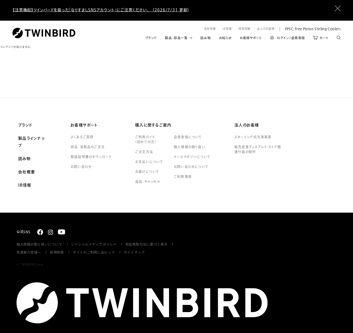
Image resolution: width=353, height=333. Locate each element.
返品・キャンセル (148, 181)
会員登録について (188, 137)
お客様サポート (251, 38)
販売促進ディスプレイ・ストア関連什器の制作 (257, 150)
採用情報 (245, 29)
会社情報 (210, 29)
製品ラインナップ (31, 142)
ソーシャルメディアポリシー (93, 244)
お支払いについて (149, 161)
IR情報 (227, 29)
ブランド (151, 38)
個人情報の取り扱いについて (39, 244)
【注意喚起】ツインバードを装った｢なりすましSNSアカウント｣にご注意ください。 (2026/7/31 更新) (101, 10)
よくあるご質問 (82, 137)
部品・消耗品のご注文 (88, 147)
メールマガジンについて (192, 157)
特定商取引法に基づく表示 (146, 244)
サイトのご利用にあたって (94, 252)
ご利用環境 (183, 176)
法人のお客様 (265, 29)
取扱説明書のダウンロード (91, 157)
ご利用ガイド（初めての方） (145, 140)
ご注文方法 (144, 152)
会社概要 (26, 172)
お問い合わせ (81, 166)
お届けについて (147, 171)
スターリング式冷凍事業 (252, 137)
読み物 (205, 38)
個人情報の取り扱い (189, 147)
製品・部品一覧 (176, 38)
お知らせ (225, 38)
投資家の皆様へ (29, 252)
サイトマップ (134, 252)
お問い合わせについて (191, 166)
